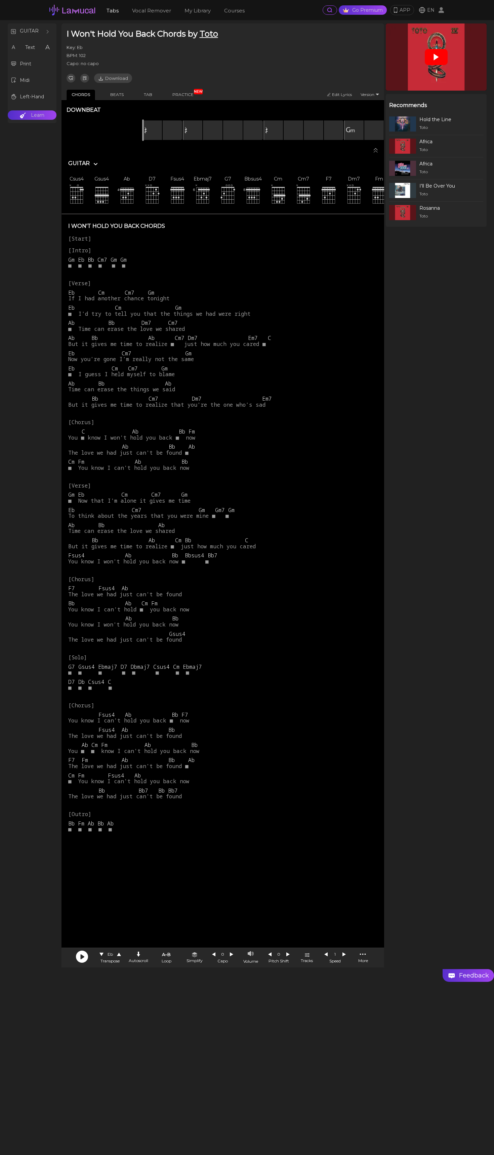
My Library (197, 10)
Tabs (113, 10)
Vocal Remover (151, 10)
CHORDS (81, 94)
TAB (148, 94)
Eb (110, 954)
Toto (209, 34)
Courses (234, 10)
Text (30, 47)
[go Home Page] (72, 10)
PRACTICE (185, 93)
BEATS (117, 94)
